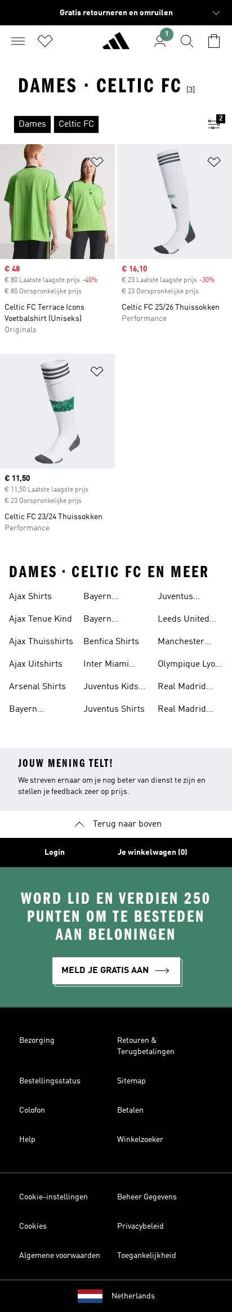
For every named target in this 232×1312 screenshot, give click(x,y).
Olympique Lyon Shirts (189, 665)
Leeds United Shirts (183, 620)
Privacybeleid (140, 1226)
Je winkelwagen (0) (153, 852)
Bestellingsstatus (50, 1081)
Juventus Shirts (114, 709)
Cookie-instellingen (53, 1197)
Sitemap (131, 1081)
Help (27, 1140)
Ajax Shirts (30, 596)
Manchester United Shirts (183, 643)
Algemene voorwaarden (59, 1256)
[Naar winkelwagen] (213, 41)
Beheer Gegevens (147, 1197)
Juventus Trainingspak (183, 598)
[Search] (186, 41)
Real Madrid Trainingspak (183, 710)
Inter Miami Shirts (106, 665)
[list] (98, 124)
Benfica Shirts (111, 641)
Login (54, 852)
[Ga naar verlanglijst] (45, 41)
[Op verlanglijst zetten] (97, 164)
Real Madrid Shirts (182, 688)
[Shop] (116, 45)
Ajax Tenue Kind (40, 619)
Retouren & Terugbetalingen (146, 1046)
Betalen (130, 1110)
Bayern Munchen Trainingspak (109, 598)
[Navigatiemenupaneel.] (18, 41)
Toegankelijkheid (146, 1256)
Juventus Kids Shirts (111, 688)
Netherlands (133, 1296)
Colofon (32, 1110)
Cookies (33, 1226)
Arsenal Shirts (37, 686)
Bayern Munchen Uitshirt (101, 620)
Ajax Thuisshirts (41, 641)
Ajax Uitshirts (36, 664)
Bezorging (37, 1041)
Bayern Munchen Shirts (40, 710)
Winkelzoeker (140, 1140)
